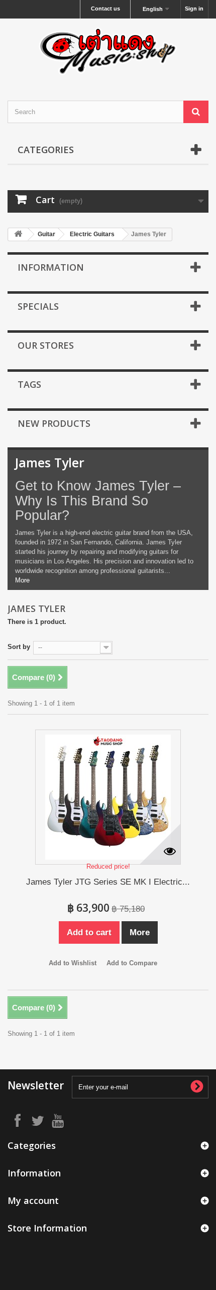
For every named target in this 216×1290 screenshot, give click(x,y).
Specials (38, 306)
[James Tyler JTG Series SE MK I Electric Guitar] (108, 797)
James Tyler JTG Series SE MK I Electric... (108, 882)
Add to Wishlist (72, 963)
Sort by (19, 647)
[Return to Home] (18, 234)
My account (33, 1200)
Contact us (105, 9)
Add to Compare (131, 963)
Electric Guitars (92, 234)
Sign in (194, 9)
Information (51, 267)
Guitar (46, 234)
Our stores (46, 345)
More (22, 580)
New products (54, 423)
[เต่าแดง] (108, 51)
